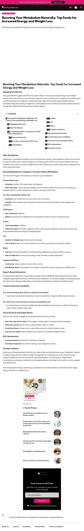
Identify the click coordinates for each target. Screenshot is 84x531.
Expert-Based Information (57, 133)
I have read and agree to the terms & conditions (43, 506)
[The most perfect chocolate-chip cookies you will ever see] (57, 442)
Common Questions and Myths (59, 137)
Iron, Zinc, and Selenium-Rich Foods (25, 141)
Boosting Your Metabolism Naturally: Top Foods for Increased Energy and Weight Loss (21, 119)
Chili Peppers (17, 145)
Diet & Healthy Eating (8, 13)
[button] (70, 7)
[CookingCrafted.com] (10, 7)
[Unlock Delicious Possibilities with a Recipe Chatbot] (57, 414)
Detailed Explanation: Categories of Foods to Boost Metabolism (23, 133)
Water (52, 126)
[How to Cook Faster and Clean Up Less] (57, 460)
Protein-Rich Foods (19, 137)
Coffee (53, 118)
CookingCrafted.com (56, 517)
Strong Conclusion (54, 148)
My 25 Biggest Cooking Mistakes (34, 451)
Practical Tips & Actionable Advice (60, 141)
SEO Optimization (54, 144)
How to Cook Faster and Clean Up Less (36, 460)
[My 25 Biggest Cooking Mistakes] (57, 451)
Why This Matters (16, 128)
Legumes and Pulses (57, 129)
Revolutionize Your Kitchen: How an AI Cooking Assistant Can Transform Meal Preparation (36, 423)
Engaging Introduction (18, 124)
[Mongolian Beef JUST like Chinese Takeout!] (57, 432)
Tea (51, 122)
